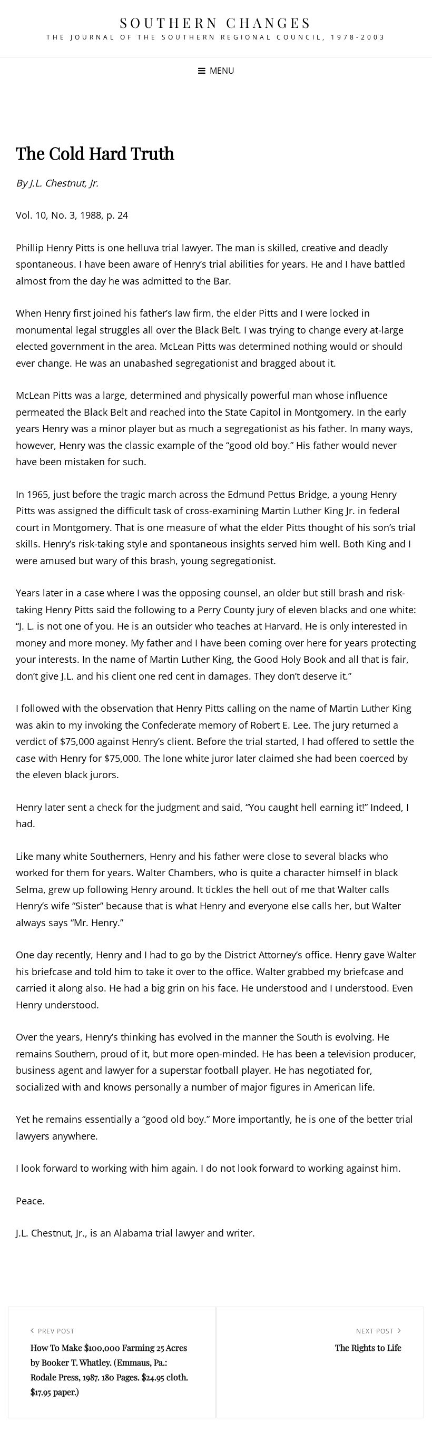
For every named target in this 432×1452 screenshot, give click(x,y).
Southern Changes (216, 22)
